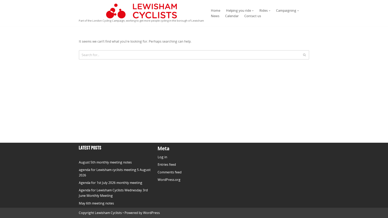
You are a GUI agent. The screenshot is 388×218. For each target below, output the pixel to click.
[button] (253, 11)
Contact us (252, 16)
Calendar (232, 16)
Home (215, 10)
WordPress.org (169, 179)
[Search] (304, 55)
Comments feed (169, 172)
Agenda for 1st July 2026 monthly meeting (110, 182)
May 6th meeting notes (96, 203)
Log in (162, 157)
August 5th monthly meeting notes (105, 162)
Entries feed (167, 164)
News (215, 16)
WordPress (151, 213)
